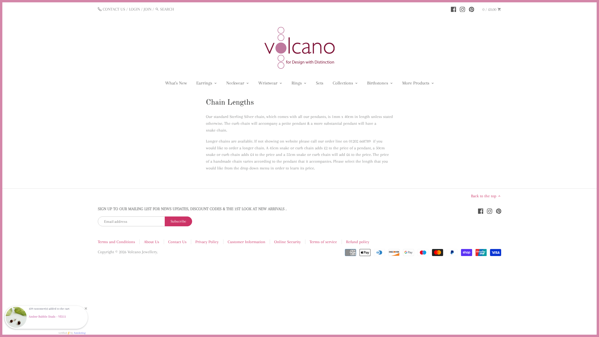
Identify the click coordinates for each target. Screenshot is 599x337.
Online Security (287, 241)
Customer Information (246, 241)
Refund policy (357, 241)
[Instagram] (462, 8)
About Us (151, 241)
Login (134, 9)
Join (147, 9)
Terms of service (323, 241)
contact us (114, 9)
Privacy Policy (207, 241)
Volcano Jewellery (142, 251)
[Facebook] (453, 8)
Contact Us (177, 241)
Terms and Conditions (116, 241)
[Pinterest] (471, 8)
